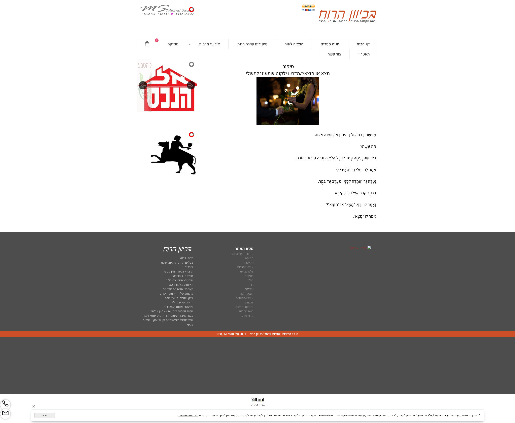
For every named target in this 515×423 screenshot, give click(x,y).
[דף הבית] (347, 17)
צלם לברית (246, 271)
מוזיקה (173, 44)
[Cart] (147, 44)
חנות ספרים (330, 44)
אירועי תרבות (209, 44)
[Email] (5, 414)
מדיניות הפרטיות (188, 415)
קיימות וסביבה (244, 307)
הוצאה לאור (294, 44)
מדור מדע (247, 315)
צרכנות (249, 302)
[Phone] (5, 404)
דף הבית (363, 44)
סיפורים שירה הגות (252, 44)
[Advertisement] (257, 366)
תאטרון (364, 54)
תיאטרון (248, 262)
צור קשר (334, 54)
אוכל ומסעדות (244, 298)
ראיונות (249, 276)
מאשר (44, 415)
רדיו (251, 285)
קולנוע (249, 280)
